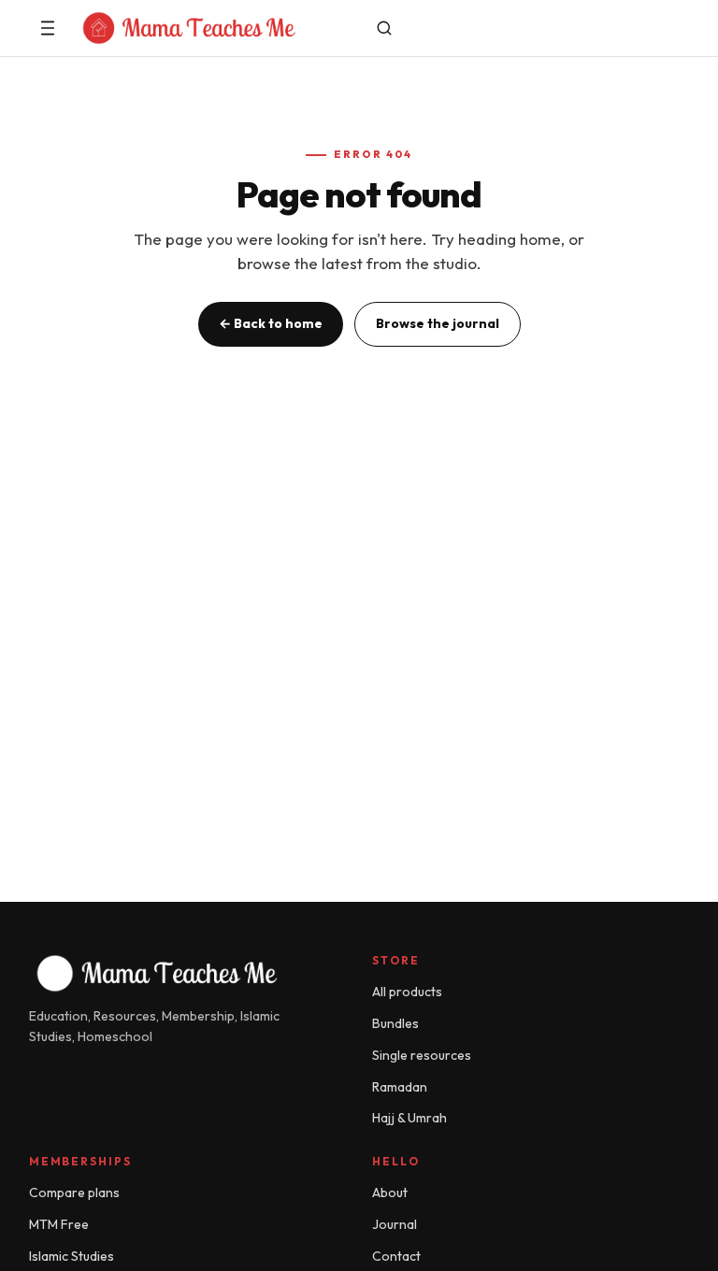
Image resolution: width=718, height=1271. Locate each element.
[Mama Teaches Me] (216, 28)
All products (407, 991)
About (390, 1192)
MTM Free (59, 1224)
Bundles (395, 1023)
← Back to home (271, 323)
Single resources (421, 1055)
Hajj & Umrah (409, 1117)
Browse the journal (437, 323)
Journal (394, 1224)
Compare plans (74, 1192)
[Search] (384, 28)
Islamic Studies (71, 1256)
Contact (396, 1256)
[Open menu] (47, 28)
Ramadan (399, 1086)
